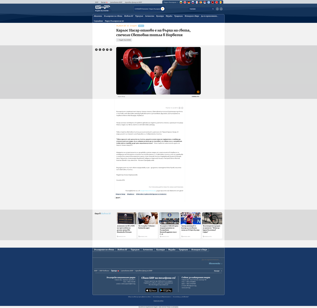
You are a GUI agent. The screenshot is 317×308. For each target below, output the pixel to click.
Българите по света (104, 249)
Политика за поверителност (162, 297)
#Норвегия (130, 194)
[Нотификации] (217, 9)
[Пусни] (162, 9)
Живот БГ (121, 26)
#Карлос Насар (120, 194)
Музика (171, 249)
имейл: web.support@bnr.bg (125, 283)
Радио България (125, 40)
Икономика (214, 263)
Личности (148, 249)
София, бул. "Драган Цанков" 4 (125, 280)
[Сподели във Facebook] (96, 49)
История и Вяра (199, 249)
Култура (160, 249)
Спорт (133, 26)
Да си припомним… (211, 259)
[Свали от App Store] (151, 290)
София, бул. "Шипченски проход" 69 (194, 280)
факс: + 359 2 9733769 (189, 283)
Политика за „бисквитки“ (181, 297)
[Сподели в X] (100, 49)
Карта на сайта (158, 300)
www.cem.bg (186, 287)
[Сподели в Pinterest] (107, 49)
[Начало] (102, 7)
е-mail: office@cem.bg (189, 285)
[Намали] (182, 108)
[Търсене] (213, 9)
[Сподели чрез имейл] (111, 49)
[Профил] (221, 9)
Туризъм (135, 249)
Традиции (183, 249)
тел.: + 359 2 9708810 (189, 282)
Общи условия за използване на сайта (139, 297)
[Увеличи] (180, 108)
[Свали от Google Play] (165, 290)
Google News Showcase (148, 190)
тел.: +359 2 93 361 (129, 282)
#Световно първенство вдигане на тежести (151, 194)
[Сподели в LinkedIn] (103, 49)
